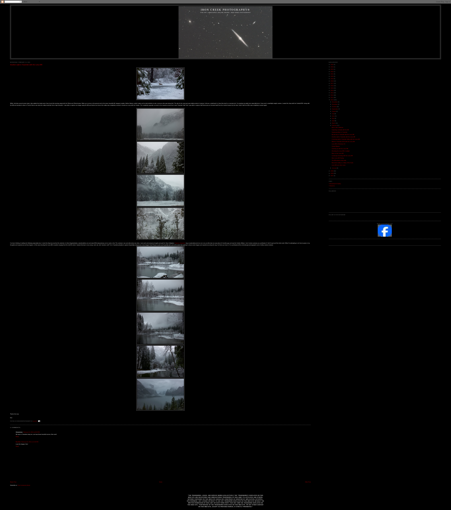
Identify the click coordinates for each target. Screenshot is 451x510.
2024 (332, 67)
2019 (332, 78)
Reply (17, 436)
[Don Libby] (385, 236)
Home (160, 482)
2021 (332, 74)
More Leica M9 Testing (338, 158)
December (335, 102)
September (335, 109)
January (334, 168)
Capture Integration (180, 243)
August (334, 111)
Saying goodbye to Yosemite (339, 132)
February (334, 125)
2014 (332, 90)
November (335, 104)
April (333, 120)
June (333, 116)
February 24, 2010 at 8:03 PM (31, 432)
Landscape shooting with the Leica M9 (342, 155)
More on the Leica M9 (338, 153)
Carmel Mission (336, 146)
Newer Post (13, 482)
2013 (332, 92)
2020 (332, 76)
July (333, 113)
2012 (332, 95)
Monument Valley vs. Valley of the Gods (342, 162)
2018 (332, 81)
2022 (332, 71)
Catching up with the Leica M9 (340, 148)
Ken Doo (18, 441)
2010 (332, 99)
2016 (332, 85)
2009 (332, 171)
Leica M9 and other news (338, 165)
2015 (332, 88)
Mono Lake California (337, 127)
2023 (332, 69)
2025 (332, 64)
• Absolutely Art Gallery (335, 183)
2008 (332, 173)
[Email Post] (39, 421)
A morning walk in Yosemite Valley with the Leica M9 (346, 139)
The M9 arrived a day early (339, 160)
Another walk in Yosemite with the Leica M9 (26, 65)
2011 (332, 97)
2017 (332, 83)
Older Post (308, 482)
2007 (332, 175)
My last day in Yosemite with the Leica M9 (343, 134)
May (333, 118)
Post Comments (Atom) (24, 485)
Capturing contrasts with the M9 (340, 129)
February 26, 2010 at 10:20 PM (29, 441)
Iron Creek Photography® (225, 9)
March (334, 123)
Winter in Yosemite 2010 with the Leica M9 (343, 141)
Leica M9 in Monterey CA (338, 144)
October (334, 106)
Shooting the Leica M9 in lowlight (341, 151)
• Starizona (332, 185)
